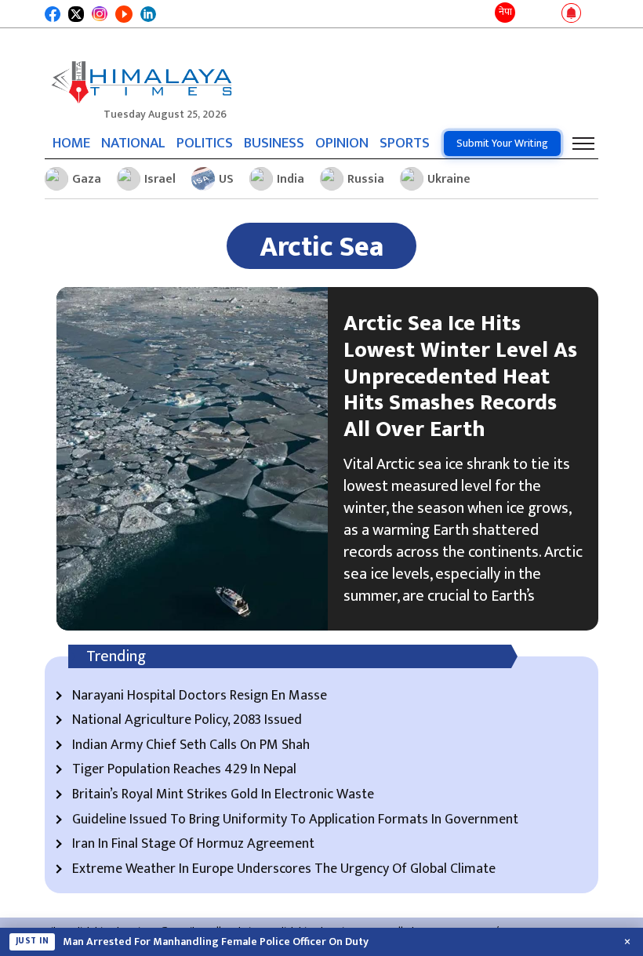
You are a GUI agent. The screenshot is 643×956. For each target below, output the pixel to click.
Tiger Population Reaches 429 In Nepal (184, 770)
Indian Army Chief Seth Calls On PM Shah (191, 745)
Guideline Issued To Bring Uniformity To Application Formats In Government (295, 820)
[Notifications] (571, 14)
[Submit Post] (548, 14)
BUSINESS (274, 143)
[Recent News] (528, 14)
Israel (160, 179)
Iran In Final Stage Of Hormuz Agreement (193, 844)
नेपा (505, 11)
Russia (365, 179)
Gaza (86, 179)
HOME (71, 143)
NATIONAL (133, 143)
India (290, 179)
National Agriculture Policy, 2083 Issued (187, 720)
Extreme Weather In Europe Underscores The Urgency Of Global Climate (284, 869)
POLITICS (204, 143)
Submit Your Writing (502, 143)
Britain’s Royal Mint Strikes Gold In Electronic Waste (223, 795)
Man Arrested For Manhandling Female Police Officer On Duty (216, 942)
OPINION (342, 143)
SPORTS (405, 143)
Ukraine (448, 179)
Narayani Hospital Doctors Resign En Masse (199, 696)
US (226, 179)
